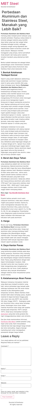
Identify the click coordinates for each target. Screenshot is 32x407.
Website (3, 383)
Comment (5, 346)
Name (3, 368)
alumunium (4, 314)
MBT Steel (9, 3)
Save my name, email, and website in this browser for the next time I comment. (15, 392)
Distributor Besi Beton (8, 321)
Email (3, 375)
